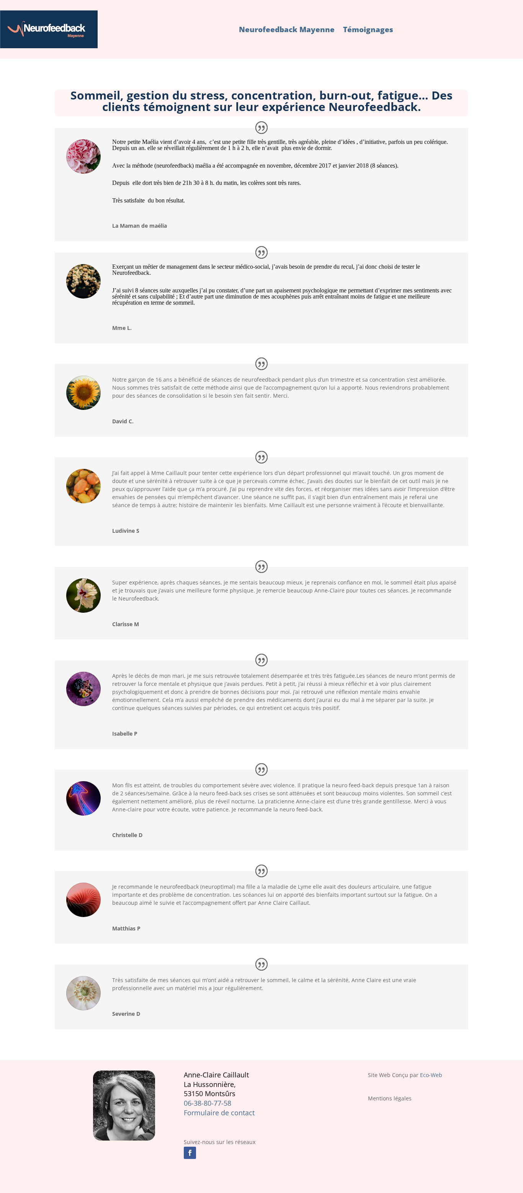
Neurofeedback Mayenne (287, 29)
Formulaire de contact (219, 1112)
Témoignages (368, 29)
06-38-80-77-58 (207, 1103)
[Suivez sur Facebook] (190, 1153)
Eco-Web (431, 1075)
